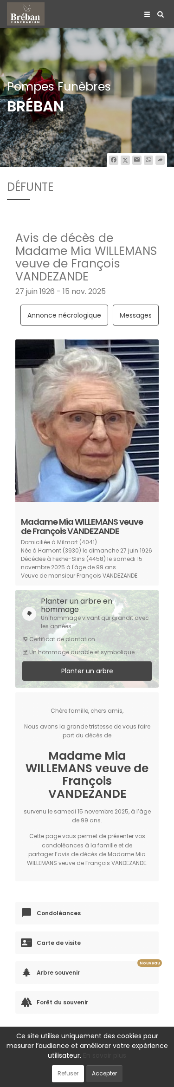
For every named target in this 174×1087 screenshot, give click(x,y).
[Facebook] (113, 160)
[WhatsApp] (148, 160)
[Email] (137, 160)
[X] (125, 160)
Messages (136, 315)
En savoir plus (104, 1055)
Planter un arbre (87, 671)
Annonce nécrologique (64, 315)
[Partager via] (160, 160)
